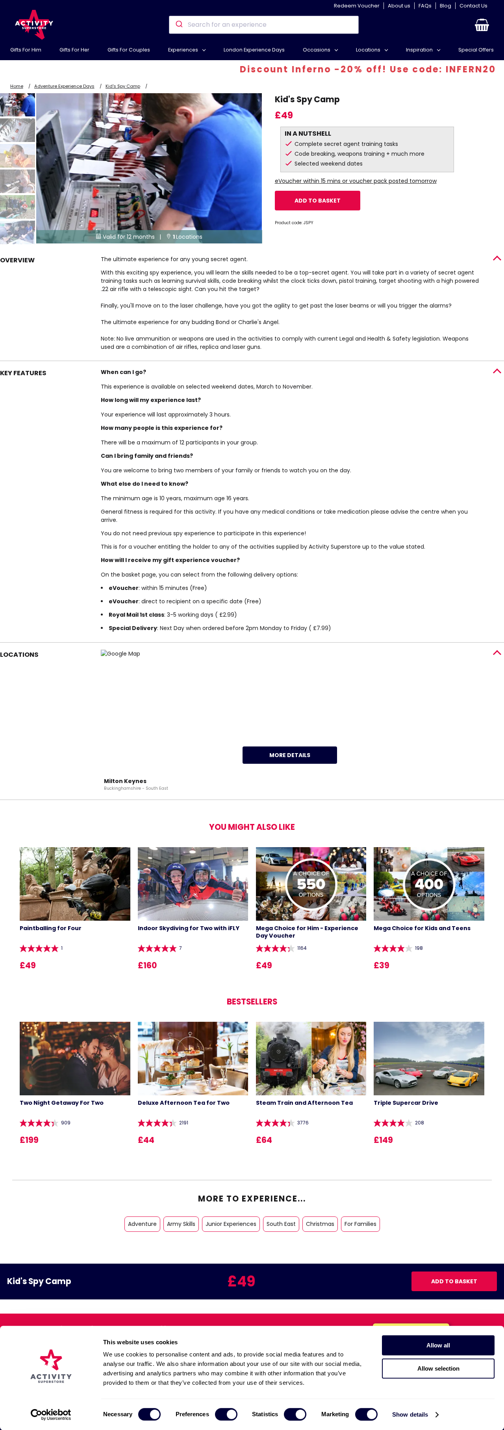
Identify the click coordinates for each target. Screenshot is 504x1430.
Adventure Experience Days (64, 86)
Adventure (142, 1224)
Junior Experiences (231, 1224)
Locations (369, 49)
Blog (445, 5)
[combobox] (263, 25)
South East (281, 1224)
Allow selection (438, 1368)
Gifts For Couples (128, 49)
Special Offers (476, 49)
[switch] (226, 1414)
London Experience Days (254, 49)
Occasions (317, 49)
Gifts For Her (74, 49)
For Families (360, 1224)
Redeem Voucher (357, 5)
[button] (482, 25)
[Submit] (178, 24)
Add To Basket (318, 201)
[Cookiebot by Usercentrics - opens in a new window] (51, 1415)
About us (399, 5)
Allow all (438, 1345)
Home (16, 86)
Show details (410, 1414)
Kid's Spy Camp (123, 86)
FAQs (425, 5)
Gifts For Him (25, 49)
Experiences (183, 49)
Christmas (320, 1224)
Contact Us (473, 5)
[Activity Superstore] (34, 25)
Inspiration (420, 49)
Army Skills (181, 1224)
